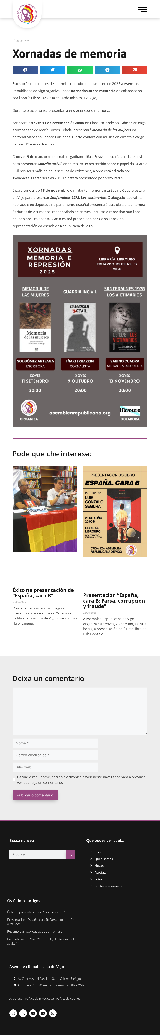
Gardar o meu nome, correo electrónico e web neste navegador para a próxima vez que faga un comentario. (81, 780)
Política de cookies (68, 998)
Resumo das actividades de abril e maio (34, 931)
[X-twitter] (23, 1013)
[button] (25, 70)
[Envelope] (43, 1013)
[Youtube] (33, 1013)
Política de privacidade (39, 998)
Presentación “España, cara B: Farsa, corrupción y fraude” (114, 600)
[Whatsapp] (53, 1013)
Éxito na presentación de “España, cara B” (43, 592)
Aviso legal (16, 998)
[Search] (70, 854)
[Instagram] (13, 1013)
